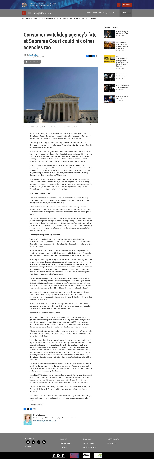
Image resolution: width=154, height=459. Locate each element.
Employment (87, 439)
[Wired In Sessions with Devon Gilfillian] (109, 34)
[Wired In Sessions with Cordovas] (109, 99)
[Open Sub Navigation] (31, 18)
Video (36, 18)
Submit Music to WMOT (90, 447)
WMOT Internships (88, 443)
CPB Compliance (111, 443)
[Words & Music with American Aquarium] (109, 88)
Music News (26, 18)
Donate (127, 5)
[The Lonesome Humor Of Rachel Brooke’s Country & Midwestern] (109, 45)
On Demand (74, 18)
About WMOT (63, 447)
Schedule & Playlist (49, 18)
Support (63, 18)
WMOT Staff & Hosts (66, 443)
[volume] (29, 13)
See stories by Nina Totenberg (44, 421)
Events (84, 18)
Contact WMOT (64, 439)
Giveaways (93, 18)
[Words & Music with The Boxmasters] (109, 77)
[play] (24, 13)
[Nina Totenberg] (28, 419)
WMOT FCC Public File (113, 439)
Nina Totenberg (33, 55)
